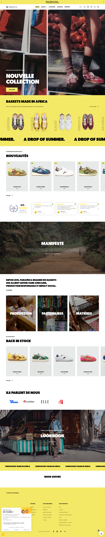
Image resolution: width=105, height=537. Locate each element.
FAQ (60, 507)
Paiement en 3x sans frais (65, 525)
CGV (60, 517)
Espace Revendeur (47, 512)
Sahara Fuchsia (88, 372)
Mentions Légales (63, 520)
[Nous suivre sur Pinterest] (61, 531)
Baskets (43, 7)
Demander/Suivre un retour (65, 522)
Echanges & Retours (63, 512)
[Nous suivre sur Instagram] (57, 531)
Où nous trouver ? (47, 507)
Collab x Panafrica (47, 517)
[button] (101, 533)
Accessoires (52, 7)
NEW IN (37, 7)
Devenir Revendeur (47, 514)
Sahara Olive (17, 187)
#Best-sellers (33, 509)
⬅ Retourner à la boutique (12, 493)
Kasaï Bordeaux (64, 187)
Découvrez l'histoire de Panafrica (52, 253)
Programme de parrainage (65, 514)
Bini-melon (41, 372)
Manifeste (67, 7)
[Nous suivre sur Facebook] (53, 531)
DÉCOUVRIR (12, 89)
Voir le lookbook (52, 441)
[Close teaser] (98, 530)
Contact (45, 520)
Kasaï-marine (64, 372)
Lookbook (60, 7)
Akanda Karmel (40, 187)
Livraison (61, 509)
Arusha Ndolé (88, 187)
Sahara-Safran (17, 372)
